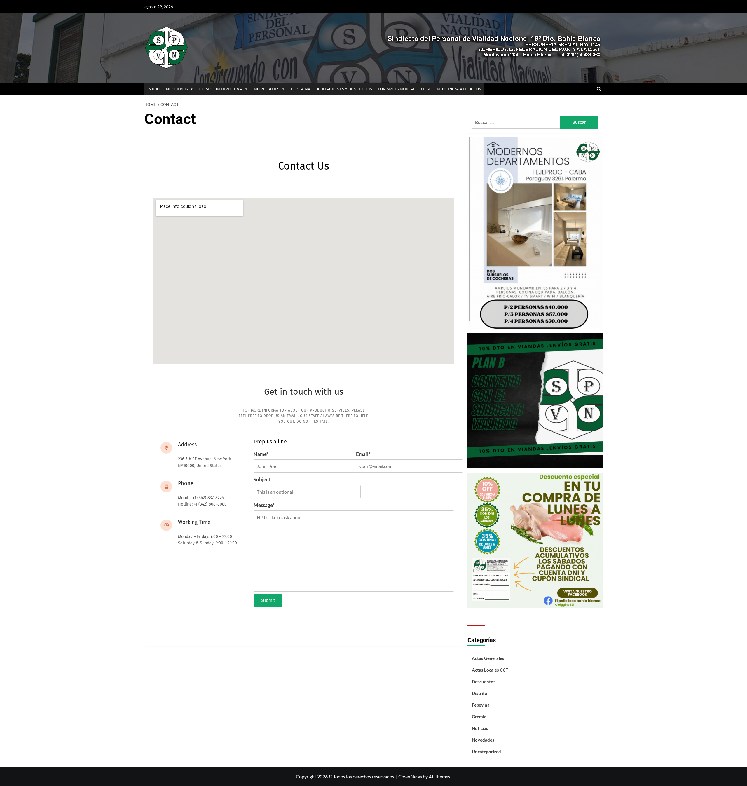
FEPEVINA (301, 88)
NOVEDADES (266, 88)
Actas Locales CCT (490, 669)
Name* (261, 454)
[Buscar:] (516, 122)
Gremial (480, 716)
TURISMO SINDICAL (396, 88)
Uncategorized (486, 751)
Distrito (479, 693)
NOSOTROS (177, 88)
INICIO (153, 88)
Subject (262, 479)
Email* (363, 454)
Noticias (480, 728)
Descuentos (483, 681)
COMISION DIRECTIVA (220, 88)
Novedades (483, 740)
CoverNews (410, 776)
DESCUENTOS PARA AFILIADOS (451, 88)
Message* (264, 505)
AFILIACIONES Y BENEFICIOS (344, 88)
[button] (599, 89)
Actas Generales (488, 658)
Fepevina (481, 704)
